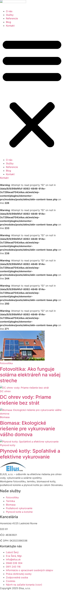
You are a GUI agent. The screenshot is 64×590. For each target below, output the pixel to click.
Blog (8, 22)
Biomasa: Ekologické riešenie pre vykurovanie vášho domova (27, 428)
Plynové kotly (7, 445)
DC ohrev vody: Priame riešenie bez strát (25, 400)
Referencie (12, 18)
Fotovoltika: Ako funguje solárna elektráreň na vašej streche (30, 374)
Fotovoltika (6, 363)
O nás (9, 11)
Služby (10, 14)
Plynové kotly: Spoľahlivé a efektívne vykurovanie (30, 454)
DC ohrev (5, 391)
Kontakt (10, 25)
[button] (32, 92)
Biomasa (5, 417)
